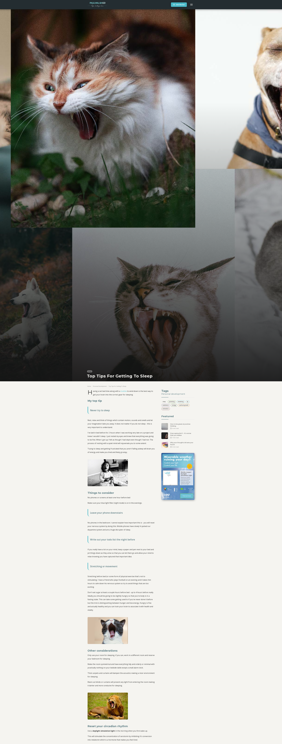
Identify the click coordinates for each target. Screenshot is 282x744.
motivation (166, 408)
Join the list (180, 5)
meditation (166, 405)
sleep (89, 371)
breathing (181, 401)
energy (174, 405)
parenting (172, 401)
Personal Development (100, 386)
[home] (97, 4)
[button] (191, 4)
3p (187, 401)
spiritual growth (183, 405)
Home (89, 386)
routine (124, 391)
